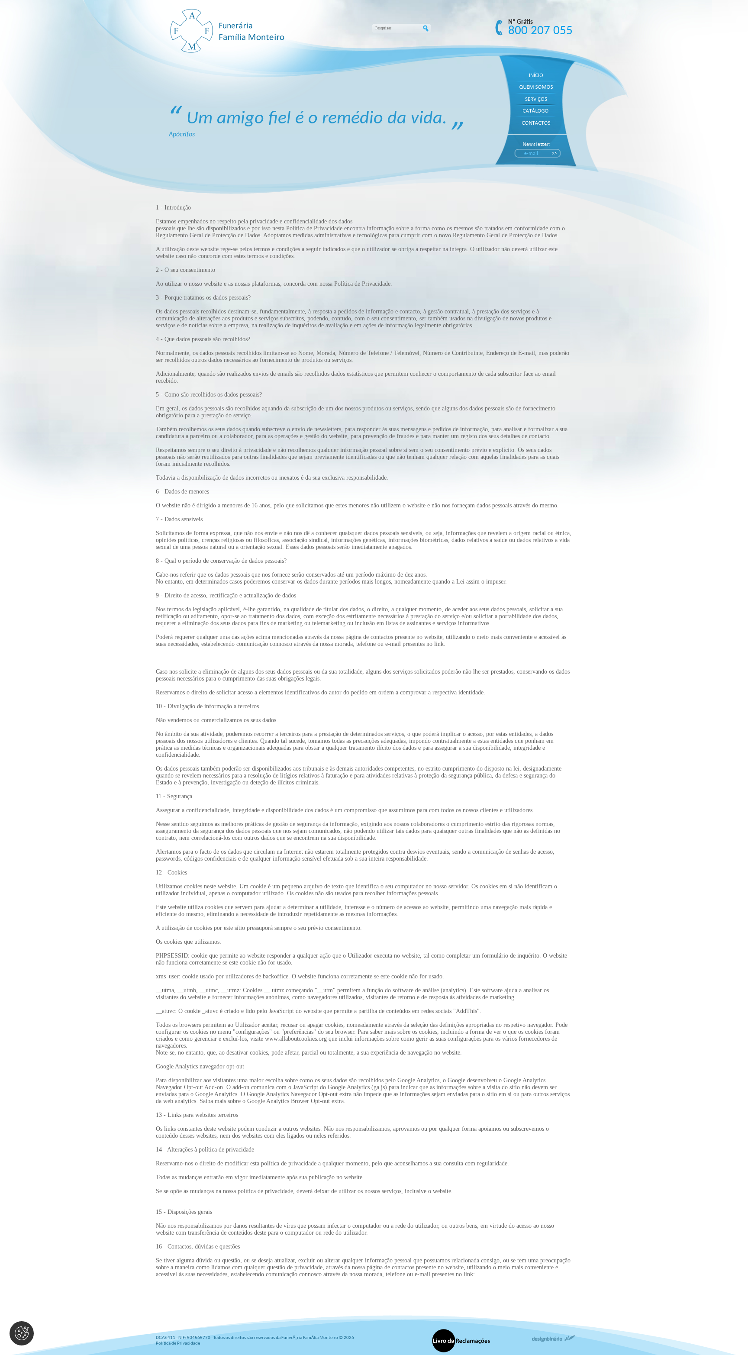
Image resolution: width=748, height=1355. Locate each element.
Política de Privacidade (178, 1343)
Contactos (168, 658)
